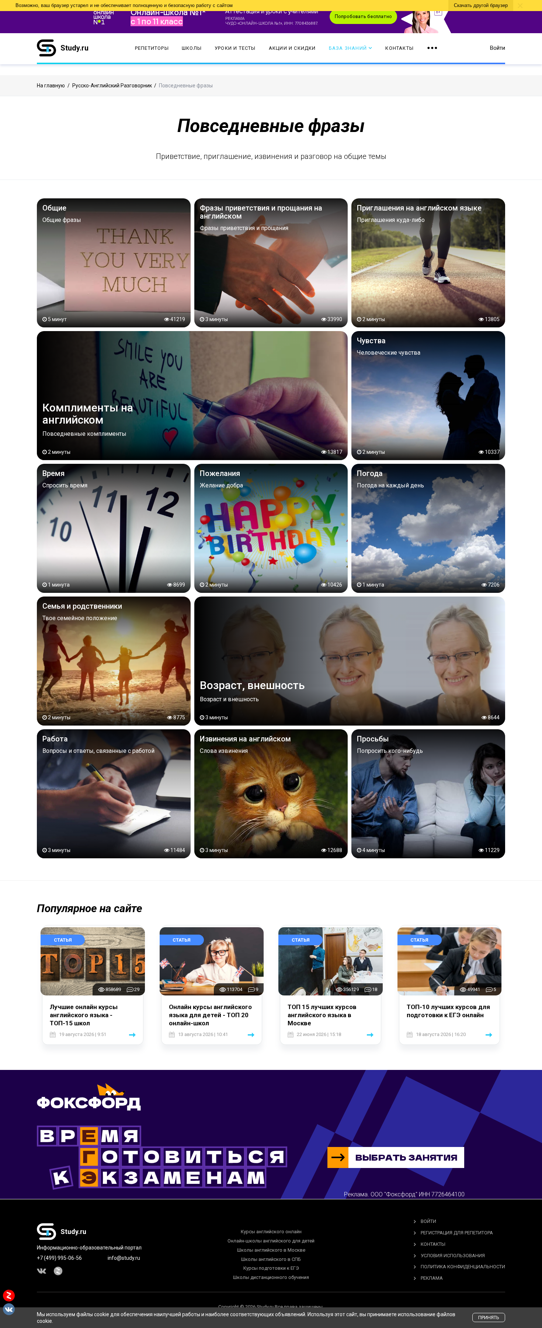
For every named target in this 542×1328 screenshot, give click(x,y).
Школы (192, 48)
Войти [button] (497, 48)
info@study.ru (124, 1258)
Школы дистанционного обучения (271, 1277)
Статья (63, 940)
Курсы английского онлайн (271, 1231)
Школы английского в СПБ (271, 1259)
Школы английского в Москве (271, 1250)
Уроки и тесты (235, 48)
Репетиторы (152, 48)
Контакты (399, 48)
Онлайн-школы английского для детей (271, 1241)
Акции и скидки (292, 48)
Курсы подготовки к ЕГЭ (271, 1268)
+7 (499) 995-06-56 (59, 1258)
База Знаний (348, 48)
